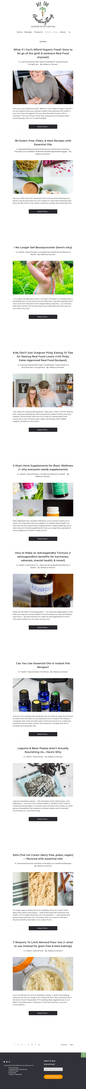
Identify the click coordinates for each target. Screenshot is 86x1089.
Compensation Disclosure (18, 1069)
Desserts (32, 149)
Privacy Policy (14, 1068)
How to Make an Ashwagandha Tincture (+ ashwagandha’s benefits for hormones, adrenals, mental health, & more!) (43, 556)
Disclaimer (12, 1073)
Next (71, 1045)
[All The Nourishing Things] (43, 14)
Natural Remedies (48, 565)
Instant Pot (60, 149)
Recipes (28, 32)
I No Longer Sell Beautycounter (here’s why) (43, 247)
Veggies (64, 151)
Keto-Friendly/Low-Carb (48, 863)
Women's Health (58, 474)
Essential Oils (48, 149)
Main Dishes (36, 151)
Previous (64, 1045)
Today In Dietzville (15, 1074)
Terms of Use (13, 1071)
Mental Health (50, 252)
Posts (36, 64)
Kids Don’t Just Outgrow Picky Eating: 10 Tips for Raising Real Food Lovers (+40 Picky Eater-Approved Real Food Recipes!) (43, 356)
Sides (57, 151)
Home (20, 32)
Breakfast (23, 149)
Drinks (39, 149)
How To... (36, 565)
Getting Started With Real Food (34, 62)
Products (38, 32)
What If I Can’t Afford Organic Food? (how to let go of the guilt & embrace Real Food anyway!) (43, 53)
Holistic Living (51, 32)
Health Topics (55, 62)
